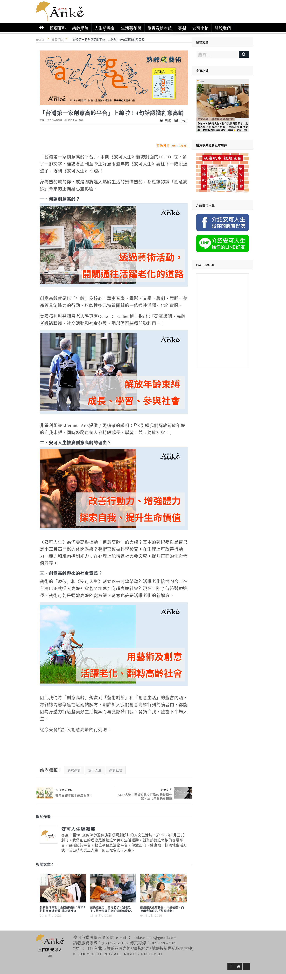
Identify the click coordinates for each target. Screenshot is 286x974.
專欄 (182, 28)
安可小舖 (200, 28)
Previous (66, 789)
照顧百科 (58, 28)
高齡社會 (115, 770)
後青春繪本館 (159, 28)
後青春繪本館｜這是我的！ (74, 795)
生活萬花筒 (131, 28)
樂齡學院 (80, 28)
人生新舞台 (105, 28)
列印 (168, 120)
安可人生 (95, 770)
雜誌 (81, 120)
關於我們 (223, 28)
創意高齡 (74, 770)
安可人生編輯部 (54, 120)
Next (164, 789)
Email (184, 120)
